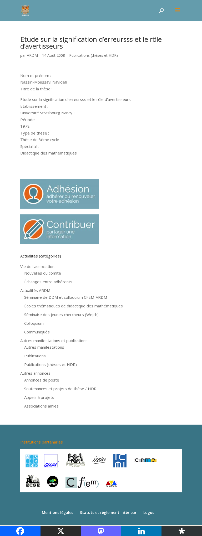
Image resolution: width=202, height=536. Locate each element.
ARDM (32, 55)
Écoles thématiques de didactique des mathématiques (73, 305)
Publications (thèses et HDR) (93, 55)
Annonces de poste (41, 380)
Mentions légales (57, 512)
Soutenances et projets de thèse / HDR (60, 388)
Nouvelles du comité (42, 273)
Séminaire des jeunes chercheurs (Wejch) (61, 314)
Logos (148, 512)
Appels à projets (39, 397)
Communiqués (37, 331)
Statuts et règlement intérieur (108, 512)
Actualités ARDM (35, 290)
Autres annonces (35, 373)
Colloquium (34, 323)
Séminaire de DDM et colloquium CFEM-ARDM (65, 297)
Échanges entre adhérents (48, 281)
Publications (35, 355)
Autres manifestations (44, 347)
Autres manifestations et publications (54, 340)
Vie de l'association (37, 266)
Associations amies (41, 406)
